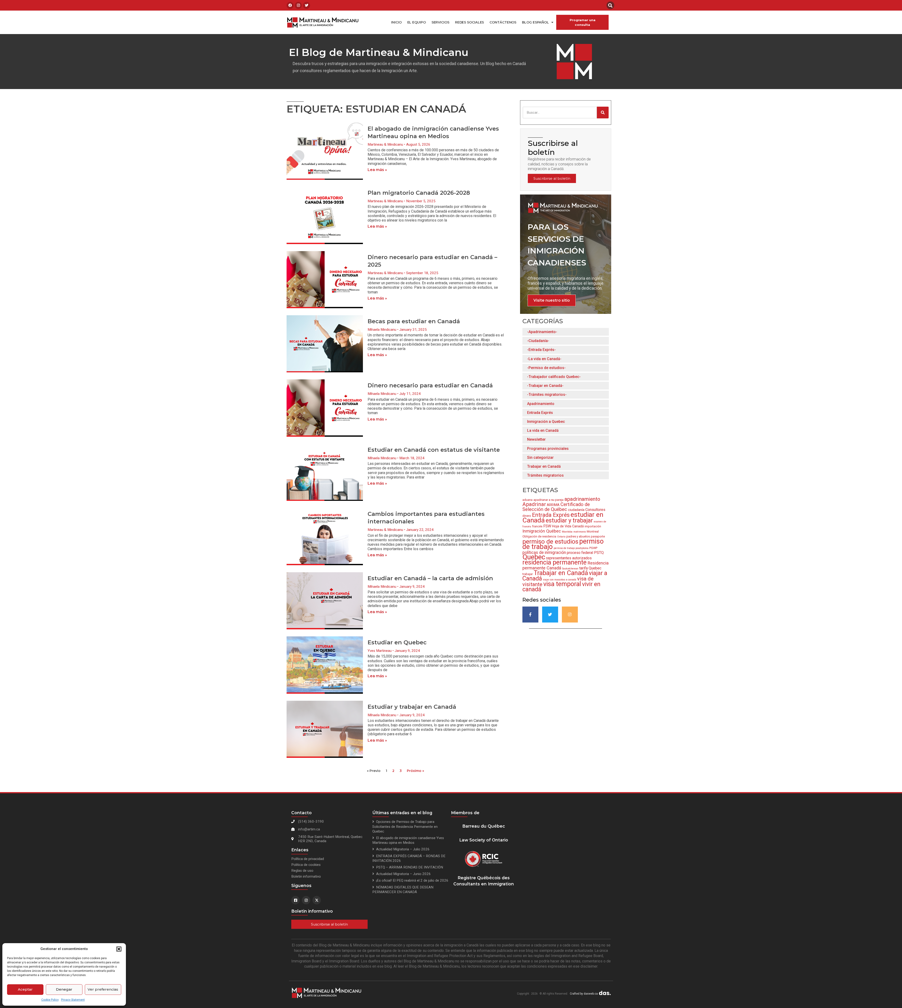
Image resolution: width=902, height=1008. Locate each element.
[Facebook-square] (295, 900)
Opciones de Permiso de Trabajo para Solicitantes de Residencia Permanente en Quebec (405, 826)
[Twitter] (306, 5)
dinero (526, 516)
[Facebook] (290, 5)
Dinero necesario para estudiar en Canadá (430, 385)
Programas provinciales (548, 448)
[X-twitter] (316, 900)
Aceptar (25, 989)
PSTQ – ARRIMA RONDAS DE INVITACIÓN (409, 867)
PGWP (593, 548)
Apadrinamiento (540, 403)
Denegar (64, 989)
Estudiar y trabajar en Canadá (412, 706)
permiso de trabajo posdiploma (571, 548)
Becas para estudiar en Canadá (414, 321)
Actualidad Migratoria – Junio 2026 (403, 874)
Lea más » (377, 169)
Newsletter (536, 439)
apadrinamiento (582, 499)
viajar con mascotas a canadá (559, 579)
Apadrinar (534, 504)
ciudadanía (576, 510)
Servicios (440, 22)
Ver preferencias (103, 989)
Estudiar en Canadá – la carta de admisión (430, 578)
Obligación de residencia (539, 536)
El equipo (416, 22)
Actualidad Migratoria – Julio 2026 (403, 849)
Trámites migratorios (545, 475)
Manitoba (567, 531)
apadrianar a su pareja (548, 500)
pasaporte (598, 536)
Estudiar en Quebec (397, 642)
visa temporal (562, 584)
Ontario (561, 536)
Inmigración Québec (541, 531)
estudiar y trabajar (569, 520)
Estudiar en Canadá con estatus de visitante (434, 449)
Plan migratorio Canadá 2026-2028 (419, 192)
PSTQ (599, 552)
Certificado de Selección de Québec (556, 507)
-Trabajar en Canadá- (545, 385)
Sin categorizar (540, 457)
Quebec (533, 557)
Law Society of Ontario (483, 839)
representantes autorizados (569, 558)
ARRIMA (553, 505)
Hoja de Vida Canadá (568, 526)
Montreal (593, 531)
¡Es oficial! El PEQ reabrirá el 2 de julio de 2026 (412, 880)
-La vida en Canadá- (544, 359)
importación (593, 526)
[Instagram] (298, 5)
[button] (119, 949)
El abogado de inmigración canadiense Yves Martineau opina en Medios (408, 840)
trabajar (527, 574)
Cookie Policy (50, 999)
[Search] (603, 112)
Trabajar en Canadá (544, 466)
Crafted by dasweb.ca (584, 993)
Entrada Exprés (540, 412)
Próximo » (415, 771)
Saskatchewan (570, 568)
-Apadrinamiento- (542, 332)
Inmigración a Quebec (546, 421)
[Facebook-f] (530, 615)
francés (537, 526)
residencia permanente (554, 562)
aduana (527, 500)
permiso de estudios (550, 541)
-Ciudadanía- (538, 341)
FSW (547, 526)
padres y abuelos (578, 536)
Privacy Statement (73, 999)
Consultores (595, 509)
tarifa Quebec (590, 568)
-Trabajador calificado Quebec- (554, 376)
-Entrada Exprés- (541, 349)
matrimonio (579, 531)
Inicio (396, 22)
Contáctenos (503, 22)
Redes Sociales (469, 22)
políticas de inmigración (544, 552)
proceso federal (580, 552)
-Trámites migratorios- (547, 394)
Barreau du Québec (483, 826)
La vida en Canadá (543, 430)
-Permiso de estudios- (546, 368)
